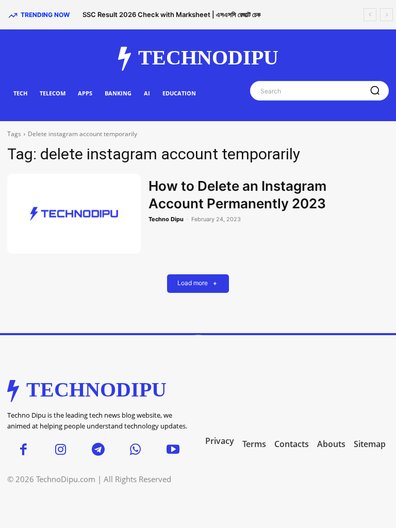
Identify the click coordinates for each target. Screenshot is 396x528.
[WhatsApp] (136, 450)
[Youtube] (173, 450)
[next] (386, 14)
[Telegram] (98, 450)
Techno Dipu (166, 219)
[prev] (370, 14)
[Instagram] (61, 450)
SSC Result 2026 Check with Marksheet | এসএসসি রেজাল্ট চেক (171, 14)
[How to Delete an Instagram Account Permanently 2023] (74, 214)
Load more (192, 283)
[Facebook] (23, 450)
